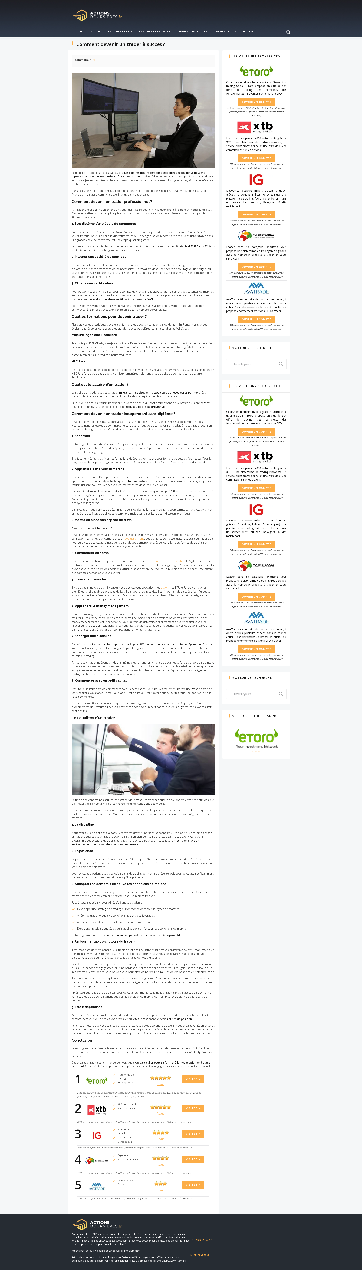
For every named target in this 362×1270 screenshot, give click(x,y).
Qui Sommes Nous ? (201, 1240)
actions (165, 587)
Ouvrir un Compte (256, 102)
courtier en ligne (134, 538)
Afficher (95, 60)
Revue (160, 1084)
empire (256, 751)
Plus (247, 31)
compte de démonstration (168, 561)
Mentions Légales (199, 1254)
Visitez (191, 1079)
